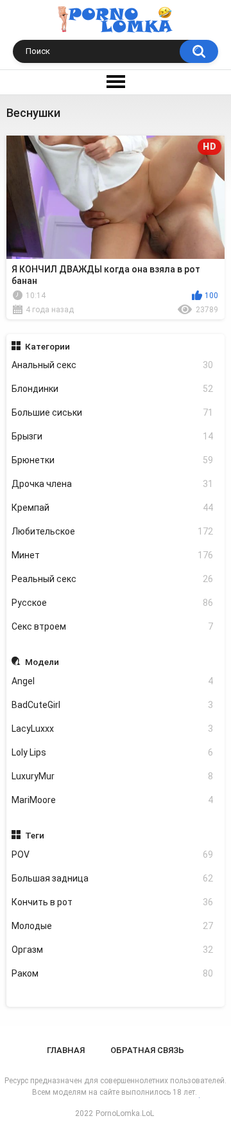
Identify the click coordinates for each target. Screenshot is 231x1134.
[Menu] (115, 82)
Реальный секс (113, 579)
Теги (34, 835)
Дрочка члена (113, 484)
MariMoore (113, 800)
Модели (42, 662)
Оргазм (113, 949)
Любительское (113, 531)
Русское (113, 603)
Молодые (113, 926)
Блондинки (113, 389)
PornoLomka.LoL (125, 1113)
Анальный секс (113, 365)
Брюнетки (113, 460)
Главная (66, 1050)
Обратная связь (147, 1050)
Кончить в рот (113, 902)
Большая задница (113, 878)
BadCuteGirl (113, 705)
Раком (113, 973)
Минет (113, 555)
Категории (47, 346)
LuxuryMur (113, 776)
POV (113, 854)
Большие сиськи (113, 412)
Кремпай (113, 507)
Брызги (113, 436)
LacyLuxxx (113, 728)
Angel (113, 681)
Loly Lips (113, 752)
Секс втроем (113, 626)
